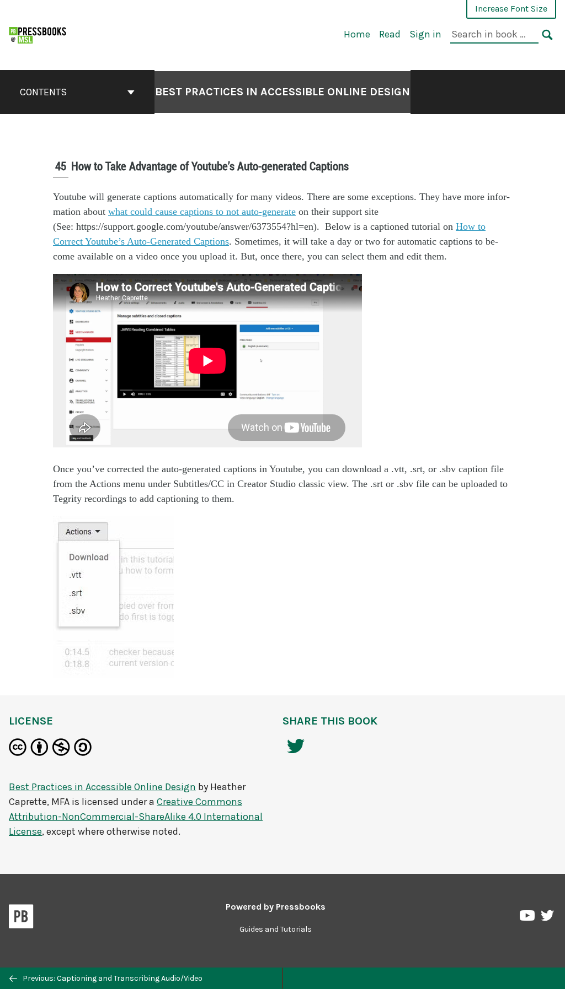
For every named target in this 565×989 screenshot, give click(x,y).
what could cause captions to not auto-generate (202, 211)
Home (357, 34)
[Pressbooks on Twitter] (547, 918)
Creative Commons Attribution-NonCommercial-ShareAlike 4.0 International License (136, 816)
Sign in (425, 34)
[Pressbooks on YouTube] (528, 918)
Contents (43, 92)
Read (390, 34)
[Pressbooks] (21, 918)
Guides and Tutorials (275, 929)
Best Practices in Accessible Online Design (282, 91)
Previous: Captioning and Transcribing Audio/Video (111, 978)
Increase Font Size (511, 8)
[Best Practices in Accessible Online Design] (38, 34)
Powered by (276, 906)
